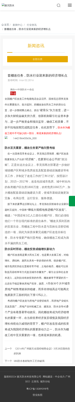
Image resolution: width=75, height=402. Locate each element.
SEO (27, 381)
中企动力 (60, 376)
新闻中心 (17, 24)
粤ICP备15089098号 (37, 388)
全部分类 (37, 59)
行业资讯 (32, 24)
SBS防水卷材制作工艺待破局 (29, 361)
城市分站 (45, 381)
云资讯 (35, 381)
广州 (67, 376)
